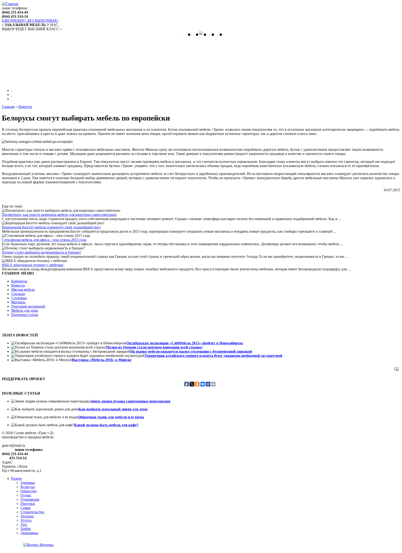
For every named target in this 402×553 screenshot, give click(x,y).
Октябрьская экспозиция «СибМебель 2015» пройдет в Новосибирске (184, 343)
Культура (27, 487)
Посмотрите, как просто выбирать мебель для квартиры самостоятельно (59, 215)
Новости (25, 107)
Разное (16, 478)
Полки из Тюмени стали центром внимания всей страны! (154, 347)
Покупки (27, 504)
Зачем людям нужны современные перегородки (130, 401)
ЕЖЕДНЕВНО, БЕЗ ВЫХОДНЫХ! (30, 21)
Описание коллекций (28, 306)
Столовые (19, 298)
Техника (27, 516)
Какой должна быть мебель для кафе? (106, 425)
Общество (28, 491)
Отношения (29, 499)
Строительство (32, 512)
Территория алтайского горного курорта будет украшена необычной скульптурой (213, 356)
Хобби (25, 529)
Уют (23, 524)
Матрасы (18, 302)
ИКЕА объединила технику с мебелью (32, 265)
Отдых (25, 495)
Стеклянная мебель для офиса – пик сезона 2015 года (44, 240)
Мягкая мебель (23, 290)
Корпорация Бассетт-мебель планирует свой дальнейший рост (51, 227)
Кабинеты (19, 281)
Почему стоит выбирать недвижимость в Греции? (41, 252)
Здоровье (27, 483)
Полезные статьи (24, 315)
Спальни (18, 294)
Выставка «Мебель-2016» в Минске (101, 360)
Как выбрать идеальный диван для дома (113, 409)
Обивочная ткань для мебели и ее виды (110, 417)
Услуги (26, 520)
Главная (8, 107)
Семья (25, 508)
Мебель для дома (24, 310)
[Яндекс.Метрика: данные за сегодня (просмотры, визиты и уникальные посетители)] (38, 545)
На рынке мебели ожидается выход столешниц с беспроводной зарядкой (191, 351)
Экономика (29, 533)
